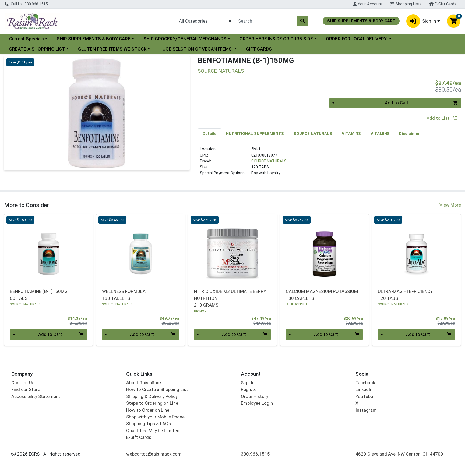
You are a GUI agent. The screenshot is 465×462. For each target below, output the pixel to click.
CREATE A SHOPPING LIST (37, 49)
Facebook (365, 382)
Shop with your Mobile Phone (155, 417)
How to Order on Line (147, 410)
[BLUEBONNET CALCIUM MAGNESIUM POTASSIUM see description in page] (324, 248)
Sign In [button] (429, 21)
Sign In (248, 382)
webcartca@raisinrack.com (154, 454)
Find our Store (25, 389)
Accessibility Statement (35, 396)
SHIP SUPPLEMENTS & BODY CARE (94, 38)
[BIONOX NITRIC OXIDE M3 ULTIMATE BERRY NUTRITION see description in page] (232, 248)
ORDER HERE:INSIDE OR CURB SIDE (276, 38)
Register (249, 389)
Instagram (366, 410)
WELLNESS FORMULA (124, 295)
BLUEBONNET (297, 304)
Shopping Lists (408, 4)
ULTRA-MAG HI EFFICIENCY (405, 295)
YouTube (364, 396)
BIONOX (200, 311)
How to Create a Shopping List (157, 389)
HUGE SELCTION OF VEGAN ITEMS (196, 49)
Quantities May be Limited (152, 430)
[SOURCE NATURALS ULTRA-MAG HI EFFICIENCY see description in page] (416, 248)
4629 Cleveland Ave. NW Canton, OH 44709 (399, 454)
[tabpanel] (329, 163)
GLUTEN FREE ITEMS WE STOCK (112, 49)
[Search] (302, 21)
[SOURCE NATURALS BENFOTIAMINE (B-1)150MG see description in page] (48, 248)
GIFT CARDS (259, 49)
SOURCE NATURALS (269, 161)
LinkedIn (363, 389)
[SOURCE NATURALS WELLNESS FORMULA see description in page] (140, 248)
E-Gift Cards (445, 4)
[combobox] (266, 21)
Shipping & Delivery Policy (152, 396)
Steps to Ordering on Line (152, 403)
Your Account (369, 4)
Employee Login (257, 403)
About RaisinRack (143, 382)
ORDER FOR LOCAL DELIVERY (357, 38)
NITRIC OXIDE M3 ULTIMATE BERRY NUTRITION (230, 298)
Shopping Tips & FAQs (148, 423)
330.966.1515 (255, 454)
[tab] (209, 133)
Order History (254, 396)
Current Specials (26, 38)
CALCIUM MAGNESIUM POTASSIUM (322, 295)
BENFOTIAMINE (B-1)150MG (39, 295)
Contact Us (22, 382)
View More (450, 205)
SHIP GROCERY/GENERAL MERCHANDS (184, 38)
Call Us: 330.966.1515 (29, 4)
